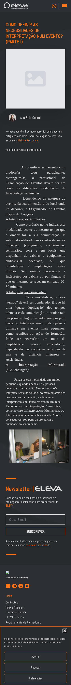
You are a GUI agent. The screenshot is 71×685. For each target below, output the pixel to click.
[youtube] (27, 586)
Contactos (12, 602)
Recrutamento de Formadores (23, 622)
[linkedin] (20, 586)
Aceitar (36, 656)
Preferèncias (35, 678)
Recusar (35, 667)
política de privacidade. (38, 545)
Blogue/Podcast (15, 608)
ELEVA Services (15, 617)
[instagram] (14, 586)
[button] (65, 631)
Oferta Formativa (16, 612)
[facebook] (8, 586)
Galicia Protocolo (28, 140)
